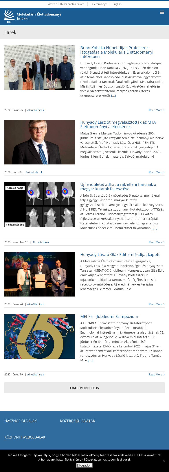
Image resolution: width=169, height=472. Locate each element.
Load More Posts (84, 388)
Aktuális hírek (35, 110)
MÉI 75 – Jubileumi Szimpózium (109, 316)
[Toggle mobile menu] (162, 12)
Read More (155, 110)
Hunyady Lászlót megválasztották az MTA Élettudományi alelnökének (118, 124)
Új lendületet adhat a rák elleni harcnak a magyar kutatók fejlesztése (118, 186)
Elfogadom (84, 465)
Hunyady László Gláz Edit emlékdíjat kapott (120, 254)
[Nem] (163, 461)
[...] (113, 95)
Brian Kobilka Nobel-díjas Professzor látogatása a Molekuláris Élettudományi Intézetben (116, 52)
